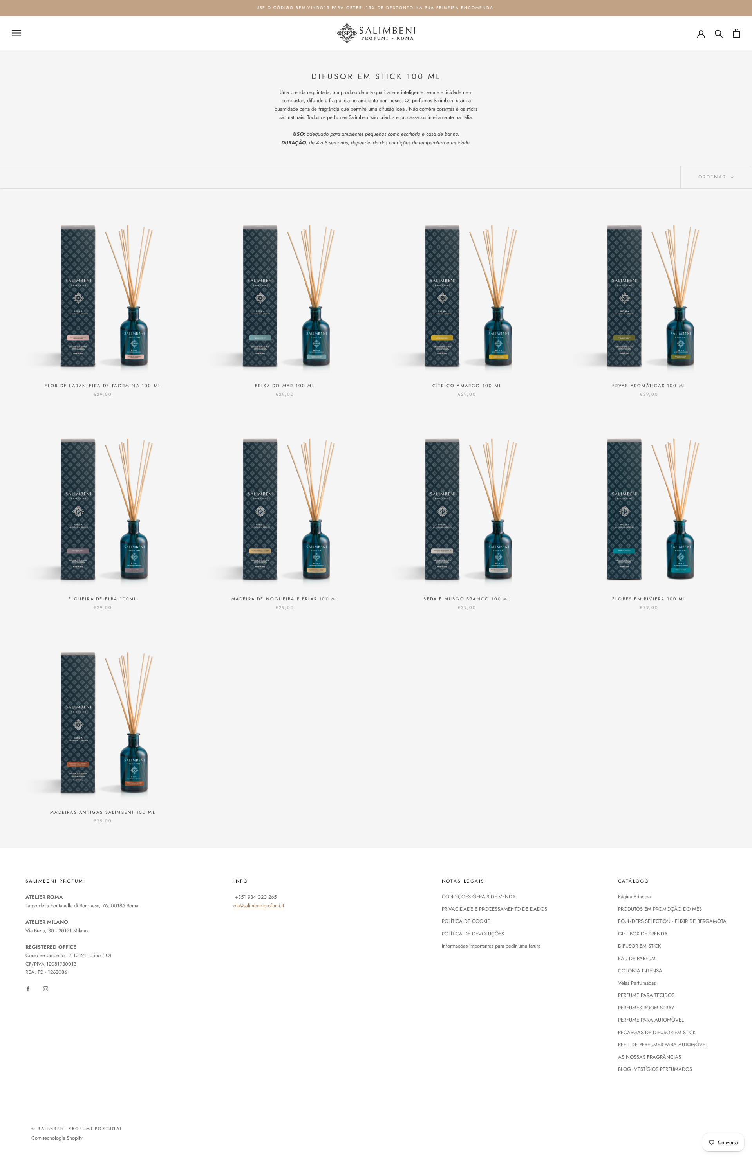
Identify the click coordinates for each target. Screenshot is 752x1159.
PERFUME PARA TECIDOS (646, 995)
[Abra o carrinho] (736, 33)
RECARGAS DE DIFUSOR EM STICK (657, 1032)
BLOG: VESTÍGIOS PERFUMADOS (655, 1069)
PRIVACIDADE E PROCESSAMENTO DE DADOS (494, 909)
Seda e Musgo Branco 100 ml (466, 599)
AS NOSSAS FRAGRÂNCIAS (649, 1057)
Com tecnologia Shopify (57, 1138)
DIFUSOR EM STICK (639, 946)
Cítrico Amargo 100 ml (467, 385)
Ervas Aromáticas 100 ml (649, 385)
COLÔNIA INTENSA (640, 970)
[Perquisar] (719, 33)
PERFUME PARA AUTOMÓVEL (651, 1020)
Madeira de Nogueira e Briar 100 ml (285, 599)
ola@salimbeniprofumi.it (258, 905)
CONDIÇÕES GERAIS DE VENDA (479, 896)
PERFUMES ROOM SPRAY (646, 1007)
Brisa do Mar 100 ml (285, 385)
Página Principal (635, 896)
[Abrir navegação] (16, 33)
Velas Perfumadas (637, 983)
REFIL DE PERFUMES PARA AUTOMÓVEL (663, 1044)
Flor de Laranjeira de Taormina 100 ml (103, 385)
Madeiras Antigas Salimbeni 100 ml (102, 812)
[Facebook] (28, 988)
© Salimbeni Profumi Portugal (77, 1128)
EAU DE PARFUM (637, 958)
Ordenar (713, 176)
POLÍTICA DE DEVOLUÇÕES (473, 933)
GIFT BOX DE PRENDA (643, 933)
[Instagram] (45, 988)
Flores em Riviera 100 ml (649, 599)
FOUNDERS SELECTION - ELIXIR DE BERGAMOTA (672, 921)
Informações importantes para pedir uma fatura (491, 946)
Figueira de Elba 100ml (103, 599)
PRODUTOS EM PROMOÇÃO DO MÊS (660, 909)
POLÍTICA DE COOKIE (466, 921)
